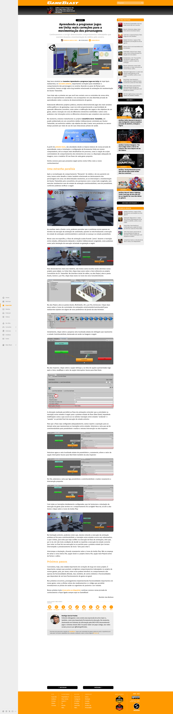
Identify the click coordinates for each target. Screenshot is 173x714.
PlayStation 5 (65, 697)
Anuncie (87, 703)
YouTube (70, 609)
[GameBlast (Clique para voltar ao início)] (63, 3)
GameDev (80, 20)
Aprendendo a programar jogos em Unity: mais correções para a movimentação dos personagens (80, 27)
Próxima (97, 687)
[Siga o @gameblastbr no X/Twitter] (9, 711)
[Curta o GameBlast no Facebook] (3, 711)
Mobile (63, 705)
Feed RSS (77, 705)
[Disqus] (80, 660)
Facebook (49, 609)
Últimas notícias (124, 20)
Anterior (63, 687)
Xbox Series (64, 699)
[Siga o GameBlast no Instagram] (6, 711)
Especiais (54, 697)
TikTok (77, 609)
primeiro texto (60, 147)
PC (62, 703)
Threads (90, 609)
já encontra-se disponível (71, 590)
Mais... (63, 707)
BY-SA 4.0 (95, 633)
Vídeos (53, 703)
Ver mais (130, 100)
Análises (53, 699)
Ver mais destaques (129, 203)
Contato (87, 701)
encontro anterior (65, 84)
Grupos (104, 609)
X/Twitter (63, 609)
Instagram (56, 609)
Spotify (84, 609)
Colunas (53, 705)
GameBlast (72, 631)
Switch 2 (63, 701)
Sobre (86, 697)
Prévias (53, 701)
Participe (87, 699)
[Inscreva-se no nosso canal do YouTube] (12, 711)
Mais (111, 609)
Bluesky (98, 609)
